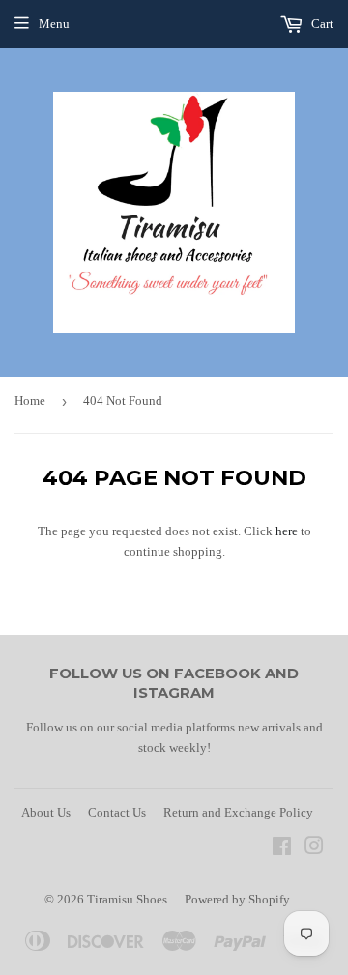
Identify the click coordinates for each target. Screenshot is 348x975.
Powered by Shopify (237, 899)
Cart (321, 23)
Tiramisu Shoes (127, 899)
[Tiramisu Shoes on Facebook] (282, 849)
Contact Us (117, 812)
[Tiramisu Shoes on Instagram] (314, 849)
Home (29, 400)
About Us (46, 812)
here (287, 531)
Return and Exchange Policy (238, 812)
